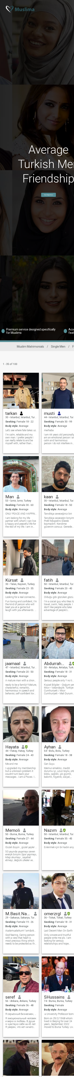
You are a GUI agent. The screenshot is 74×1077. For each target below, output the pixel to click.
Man (9, 496)
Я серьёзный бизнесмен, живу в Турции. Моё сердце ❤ (21, 1014)
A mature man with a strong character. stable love (21, 680)
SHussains (54, 997)
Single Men (58, 346)
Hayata (12, 746)
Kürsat (11, 580)
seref (10, 997)
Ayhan (50, 746)
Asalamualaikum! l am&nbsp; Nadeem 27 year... (21, 930)
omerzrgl (52, 913)
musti (49, 413)
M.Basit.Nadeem (18, 913)
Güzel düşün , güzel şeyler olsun (21, 847)
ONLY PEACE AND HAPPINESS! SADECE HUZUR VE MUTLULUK (21, 513)
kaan (48, 496)
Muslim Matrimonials (30, 346)
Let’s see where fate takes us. (21, 430)
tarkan (11, 413)
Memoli (12, 830)
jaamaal (12, 663)
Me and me (11, 763)
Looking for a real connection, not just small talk (21, 597)
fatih (48, 580)
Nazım (50, 830)
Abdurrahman (55, 663)
